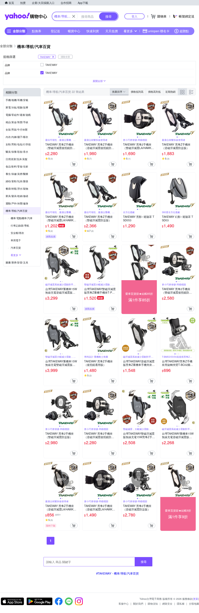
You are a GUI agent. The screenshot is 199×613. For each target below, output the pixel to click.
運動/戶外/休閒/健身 (17, 203)
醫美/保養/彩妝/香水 (17, 151)
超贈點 (184, 31)
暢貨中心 (74, 31)
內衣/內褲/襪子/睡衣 (17, 137)
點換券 (36, 31)
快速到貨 (92, 31)
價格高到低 (154, 91)
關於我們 (138, 603)
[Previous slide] (46, 118)
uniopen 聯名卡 (158, 31)
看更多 (128, 31)
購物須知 (153, 603)
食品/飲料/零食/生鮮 (17, 166)
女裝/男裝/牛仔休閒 (16, 129)
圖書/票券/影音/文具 (17, 262)
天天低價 (111, 31)
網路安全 (167, 603)
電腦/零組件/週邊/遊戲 (18, 115)
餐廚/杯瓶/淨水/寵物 (17, 188)
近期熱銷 (170, 91)
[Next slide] (76, 118)
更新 (195, 599)
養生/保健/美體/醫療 (17, 174)
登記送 (55, 31)
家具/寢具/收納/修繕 (17, 196)
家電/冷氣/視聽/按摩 (17, 107)
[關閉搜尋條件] (73, 16)
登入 (134, 16)
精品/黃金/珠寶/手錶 (17, 122)
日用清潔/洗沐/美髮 (16, 159)
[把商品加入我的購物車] (74, 164)
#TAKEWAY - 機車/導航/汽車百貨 (117, 573)
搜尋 (144, 562)
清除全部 (65, 56)
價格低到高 (137, 91)
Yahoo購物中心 (26, 16)
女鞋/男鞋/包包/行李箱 (18, 144)
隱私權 (180, 603)
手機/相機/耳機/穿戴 (17, 100)
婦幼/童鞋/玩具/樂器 (17, 181)
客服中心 (124, 603)
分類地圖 (194, 603)
